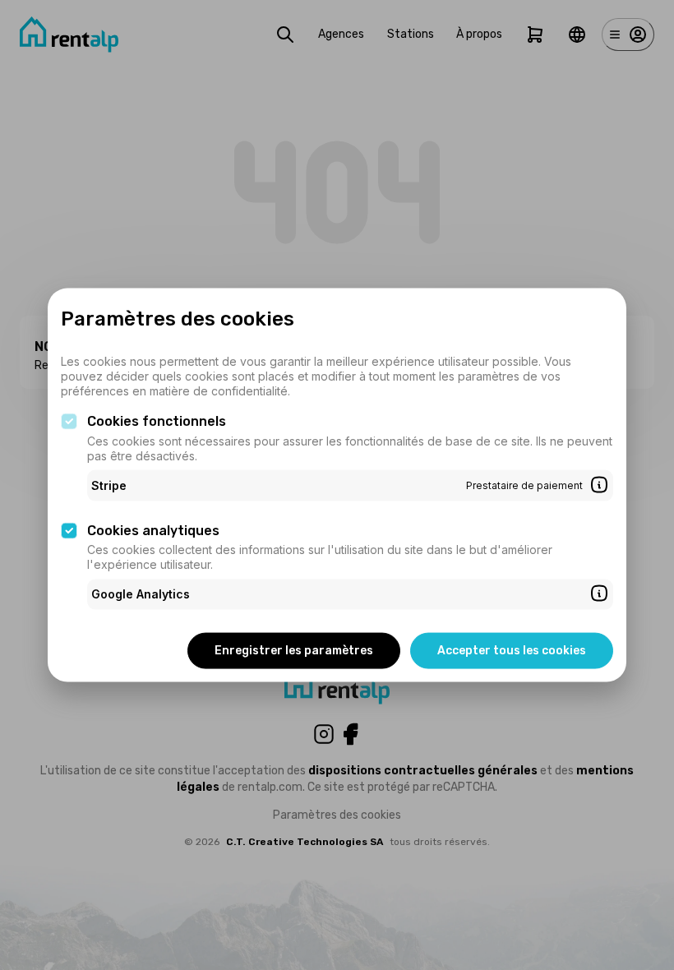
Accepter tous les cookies (511, 650)
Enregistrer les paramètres (294, 650)
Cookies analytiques (153, 530)
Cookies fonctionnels (156, 421)
